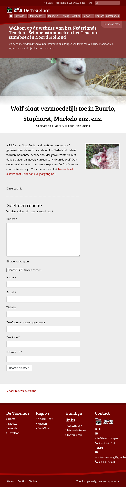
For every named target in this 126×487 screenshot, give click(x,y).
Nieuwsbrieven (76, 430)
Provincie (13, 337)
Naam (11, 277)
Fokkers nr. (14, 352)
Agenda (74, 2)
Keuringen (53, 15)
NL (83, 2)
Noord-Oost (45, 419)
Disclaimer (34, 481)
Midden (42, 423)
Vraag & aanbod (71, 15)
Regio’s (87, 15)
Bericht (11, 219)
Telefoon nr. (15, 322)
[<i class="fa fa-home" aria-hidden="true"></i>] (11, 16)
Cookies (22, 481)
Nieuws (48, 2)
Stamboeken (36, 15)
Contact (99, 15)
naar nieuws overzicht (22, 391)
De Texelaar (37, 10)
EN (90, 2)
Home (11, 419)
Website (11, 307)
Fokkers (61, 2)
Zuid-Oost (44, 428)
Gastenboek (112, 15)
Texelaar (19, 15)
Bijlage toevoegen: (17, 261)
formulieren (74, 435)
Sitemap (10, 481)
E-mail (11, 292)
